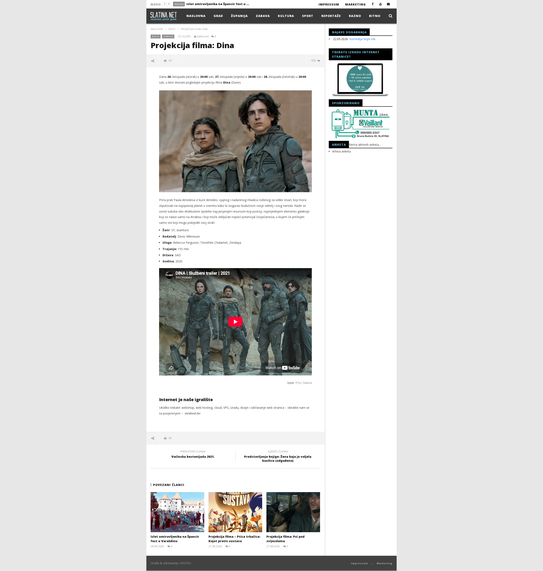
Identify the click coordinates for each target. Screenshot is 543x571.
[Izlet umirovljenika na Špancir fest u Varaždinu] (177, 512)
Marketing (355, 4)
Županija (239, 16)
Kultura (286, 16)
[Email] (388, 4)
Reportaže (331, 16)
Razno (355, 16)
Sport (307, 16)
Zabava (263, 16)
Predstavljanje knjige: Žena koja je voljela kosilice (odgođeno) (277, 456)
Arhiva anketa (341, 151)
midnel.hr (193, 413)
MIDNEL (186, 563)
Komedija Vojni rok (362, 39)
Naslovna (196, 16)
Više (314, 60)
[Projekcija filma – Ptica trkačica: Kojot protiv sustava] (235, 512)
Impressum (329, 4)
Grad (218, 16)
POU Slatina (303, 383)
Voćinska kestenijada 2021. (192, 455)
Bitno (374, 16)
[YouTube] (381, 4)
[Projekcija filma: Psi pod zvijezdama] (293, 512)
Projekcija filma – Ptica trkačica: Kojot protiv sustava (218, 4)
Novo (179, 4)
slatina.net (203, 36)
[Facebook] (373, 4)
